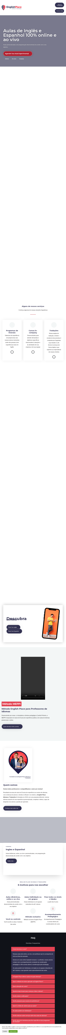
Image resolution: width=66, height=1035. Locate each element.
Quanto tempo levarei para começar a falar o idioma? (28, 991)
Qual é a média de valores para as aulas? (25, 1006)
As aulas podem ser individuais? (22, 1010)
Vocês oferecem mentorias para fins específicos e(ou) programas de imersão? (31, 1021)
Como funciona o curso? (20, 949)
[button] (38, 7)
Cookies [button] (5, 1031)
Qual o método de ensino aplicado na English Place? (28, 981)
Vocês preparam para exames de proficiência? (26, 1001)
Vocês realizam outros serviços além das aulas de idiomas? (30, 1015)
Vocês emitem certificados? (20, 996)
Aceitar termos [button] (13, 1031)
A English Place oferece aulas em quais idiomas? (27, 976)
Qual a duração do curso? (20, 986)
